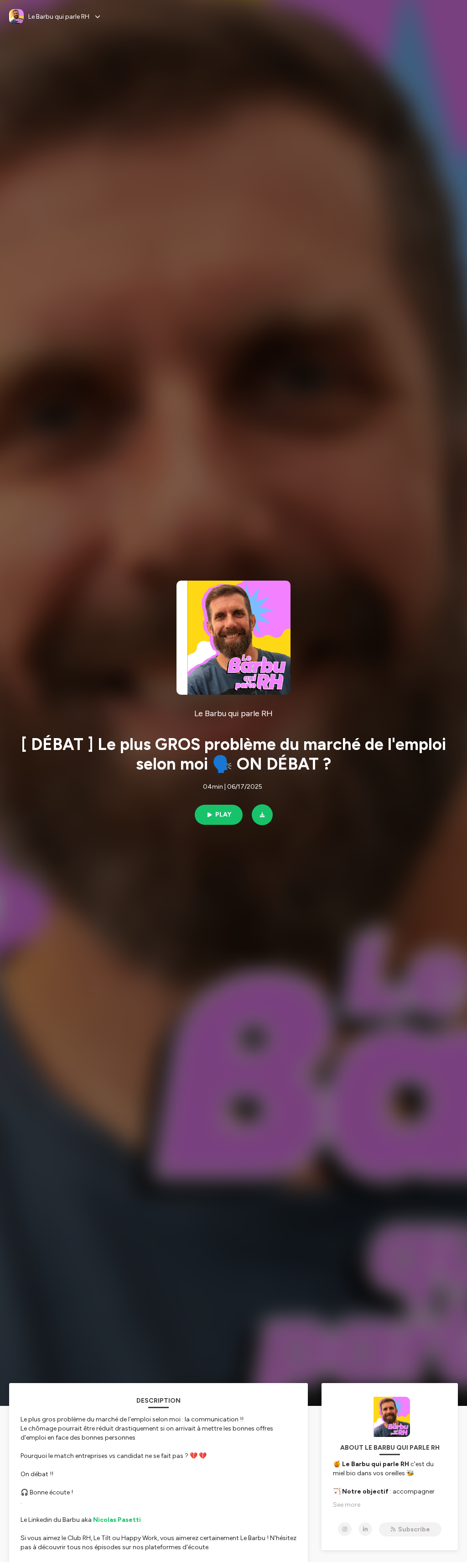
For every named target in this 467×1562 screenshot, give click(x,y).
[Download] (262, 814)
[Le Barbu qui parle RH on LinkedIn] (365, 1529)
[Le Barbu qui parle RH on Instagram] (345, 1529)
